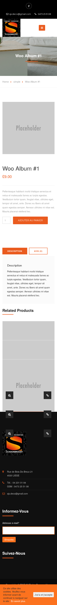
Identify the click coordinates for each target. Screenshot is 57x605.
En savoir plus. (18, 601)
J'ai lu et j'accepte (43, 594)
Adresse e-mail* (10, 522)
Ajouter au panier (30, 220)
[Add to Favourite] (47, 395)
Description (14, 251)
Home (5, 81)
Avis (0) (38, 251)
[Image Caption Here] (9, 395)
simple (16, 81)
